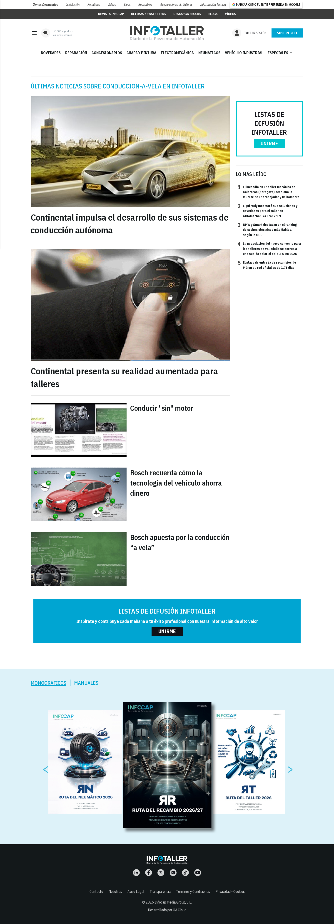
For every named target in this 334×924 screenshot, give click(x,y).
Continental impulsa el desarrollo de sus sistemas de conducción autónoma (129, 223)
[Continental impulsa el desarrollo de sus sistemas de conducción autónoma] (130, 151)
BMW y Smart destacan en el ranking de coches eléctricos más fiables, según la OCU (267, 229)
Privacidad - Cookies (230, 891)
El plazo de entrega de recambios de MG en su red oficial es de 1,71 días (267, 264)
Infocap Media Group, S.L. (173, 902)
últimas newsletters (148, 14)
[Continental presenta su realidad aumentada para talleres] (130, 305)
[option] (167, 765)
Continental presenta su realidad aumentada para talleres (124, 377)
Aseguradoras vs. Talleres (176, 5)
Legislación (73, 5)
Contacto (96, 891)
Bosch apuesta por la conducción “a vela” (179, 542)
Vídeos (112, 5)
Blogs (127, 5)
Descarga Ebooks (187, 14)
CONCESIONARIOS (107, 52)
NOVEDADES (51, 52)
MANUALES (86, 683)
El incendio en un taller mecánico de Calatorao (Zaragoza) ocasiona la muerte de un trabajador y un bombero (268, 191)
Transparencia (160, 891)
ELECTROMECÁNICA (177, 52)
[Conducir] (79, 430)
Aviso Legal (135, 891)
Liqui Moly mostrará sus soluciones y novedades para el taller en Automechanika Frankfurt (267, 210)
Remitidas (93, 5)
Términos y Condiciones (193, 891)
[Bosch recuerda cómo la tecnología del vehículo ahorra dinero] (79, 494)
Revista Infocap (111, 14)
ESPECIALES (280, 52)
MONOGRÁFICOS (48, 683)
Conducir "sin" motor (161, 408)
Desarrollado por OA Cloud (167, 910)
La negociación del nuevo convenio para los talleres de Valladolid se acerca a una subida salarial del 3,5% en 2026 (269, 248)
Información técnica (213, 5)
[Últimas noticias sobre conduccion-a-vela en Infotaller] (167, 33)
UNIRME (269, 143)
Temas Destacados (45, 5)
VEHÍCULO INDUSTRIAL (244, 52)
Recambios (145, 5)
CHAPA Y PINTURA (141, 52)
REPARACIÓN (76, 52)
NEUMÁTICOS (209, 52)
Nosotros (115, 891)
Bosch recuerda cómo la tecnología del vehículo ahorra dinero (176, 483)
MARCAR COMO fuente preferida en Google (268, 5)
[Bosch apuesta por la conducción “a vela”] (79, 559)
